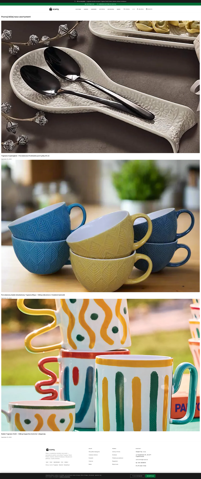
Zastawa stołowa (93, 455)
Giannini (61, 465)
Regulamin (115, 461)
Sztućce (102, 9)
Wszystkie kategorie (94, 451)
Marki (118, 9)
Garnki (86, 9)
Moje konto (115, 464)
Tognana (55, 465)
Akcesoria (111, 9)
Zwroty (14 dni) (116, 451)
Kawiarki (93, 9)
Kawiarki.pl (67, 465)
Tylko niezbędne (137, 476)
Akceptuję (150, 476)
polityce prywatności (65, 476)
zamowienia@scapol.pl (142, 459)
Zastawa (78, 9)
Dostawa (114, 455)
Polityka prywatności (117, 458)
